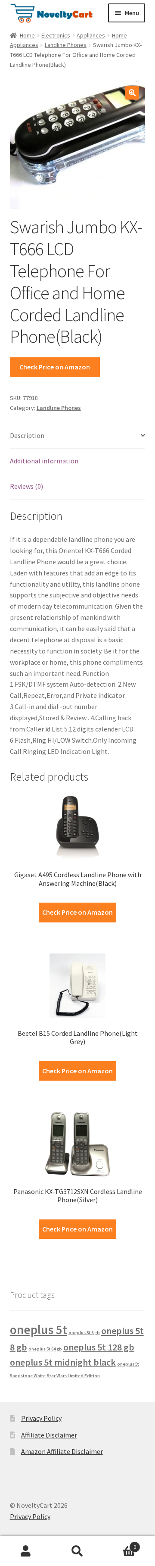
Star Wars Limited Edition (73, 1375)
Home (27, 35)
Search (77, 1551)
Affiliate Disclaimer (49, 1435)
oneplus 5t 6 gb (84, 1332)
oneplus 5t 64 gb (45, 1349)
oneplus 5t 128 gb (98, 1347)
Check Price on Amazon (54, 367)
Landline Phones (66, 45)
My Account (26, 1551)
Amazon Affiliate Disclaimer (62, 1451)
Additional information (44, 460)
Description (27, 435)
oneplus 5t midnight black (63, 1362)
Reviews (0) (26, 486)
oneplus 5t (38, 1330)
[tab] (78, 436)
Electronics (55, 35)
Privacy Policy (41, 1418)
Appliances (91, 35)
